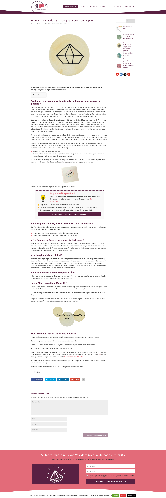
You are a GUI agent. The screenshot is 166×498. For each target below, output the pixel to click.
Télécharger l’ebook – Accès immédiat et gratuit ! (69, 214)
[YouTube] (117, 74)
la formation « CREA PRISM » (74, 357)
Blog (110, 6)
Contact (128, 6)
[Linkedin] (121, 74)
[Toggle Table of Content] (43, 95)
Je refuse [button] (123, 495)
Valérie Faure (36, 23)
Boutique (103, 6)
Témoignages (118, 6)
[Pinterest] (128, 74)
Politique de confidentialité (104, 495)
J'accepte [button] (115, 495)
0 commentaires (64, 23)
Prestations (94, 6)
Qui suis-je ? (84, 6)
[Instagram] (124, 74)
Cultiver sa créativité (54, 23)
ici (100, 354)
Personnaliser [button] (131, 495)
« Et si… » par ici (70, 6)
